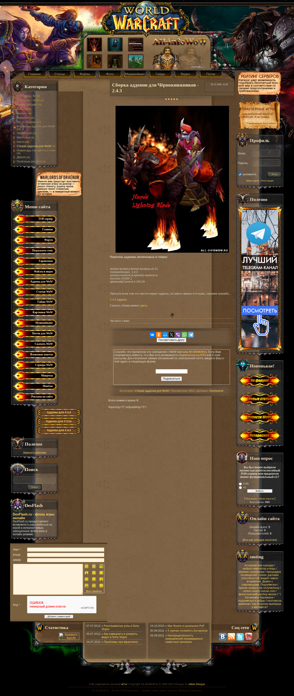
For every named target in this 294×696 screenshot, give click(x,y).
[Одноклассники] (158, 334)
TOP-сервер (45, 218)
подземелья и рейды (251, 600)
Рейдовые (23, 117)
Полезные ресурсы (29, 161)
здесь (143, 305)
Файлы (85, 74)
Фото (110, 74)
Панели (22, 109)
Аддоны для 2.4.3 (59, 430)
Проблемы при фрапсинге (121, 642)
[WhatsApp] (184, 334)
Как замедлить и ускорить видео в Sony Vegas (119, 635)
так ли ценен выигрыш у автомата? (266, 605)
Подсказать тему (42, 250)
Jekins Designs (197, 684)
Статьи (59, 74)
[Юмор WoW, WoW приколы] (136, 50)
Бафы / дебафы (27, 104)
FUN (246, 483)
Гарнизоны (46, 261)
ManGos (48, 386)
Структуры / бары (28, 100)
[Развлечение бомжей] (94, 66)
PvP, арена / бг (26, 96)
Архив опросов (266, 499)
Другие (21, 157)
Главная (34, 74)
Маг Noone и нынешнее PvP (186, 625)
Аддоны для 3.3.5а (59, 421)
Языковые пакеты (41, 354)
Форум (48, 239)
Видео (185, 74)
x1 (244, 487)
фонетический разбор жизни (257, 594)
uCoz (124, 684)
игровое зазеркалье (252, 571)
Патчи (210, 74)
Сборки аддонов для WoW (34, 146)
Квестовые (24, 137)
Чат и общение (27, 122)
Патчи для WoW (42, 333)
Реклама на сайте (42, 396)
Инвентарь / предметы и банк (36, 150)
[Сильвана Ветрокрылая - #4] (115, 50)
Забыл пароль (253, 181)
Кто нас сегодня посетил (259, 540)
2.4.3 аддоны (118, 299)
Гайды (160, 74)
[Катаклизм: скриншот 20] (136, 66)
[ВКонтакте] (152, 334)
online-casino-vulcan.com (259, 591)
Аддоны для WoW (41, 281)
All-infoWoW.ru (198, 351)
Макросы (47, 375)
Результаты (251, 499)
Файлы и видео (43, 271)
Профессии (24, 133)
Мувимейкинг (135, 74)
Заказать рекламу (34, 452)
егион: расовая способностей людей (260, 576)
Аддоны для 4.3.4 (59, 412)
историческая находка (259, 565)
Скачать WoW (44, 343)
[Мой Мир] (165, 334)
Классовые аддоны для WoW (36, 126)
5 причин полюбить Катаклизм (187, 630)
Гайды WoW (45, 301)
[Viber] (178, 334)
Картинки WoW (43, 312)
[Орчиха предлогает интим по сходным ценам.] (115, 66)
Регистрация (267, 181)
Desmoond (216, 390)
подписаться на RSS (192, 355)
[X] (171, 334)
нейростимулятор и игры (259, 568)
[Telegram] (191, 334)
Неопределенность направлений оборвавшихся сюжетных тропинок (184, 639)
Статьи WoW (44, 291)
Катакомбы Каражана (259, 597)
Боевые (22, 113)
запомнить (249, 174)
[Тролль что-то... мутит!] (94, 50)
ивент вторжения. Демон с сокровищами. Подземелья (259, 581)
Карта (21, 141)
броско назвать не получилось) (259, 587)
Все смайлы (94, 591)
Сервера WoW (44, 365)
